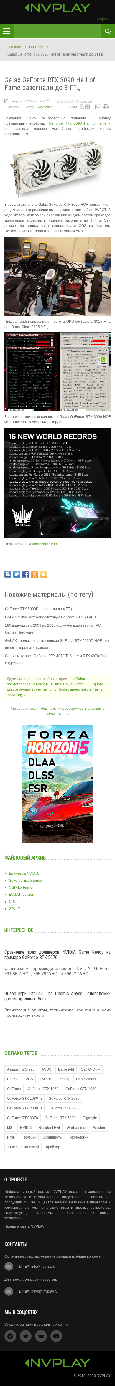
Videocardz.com (45, 544)
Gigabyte (90, 1118)
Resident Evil (49, 1128)
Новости (36, 47)
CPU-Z (14, 902)
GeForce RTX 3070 (22, 1118)
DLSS (12, 1079)
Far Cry (63, 1079)
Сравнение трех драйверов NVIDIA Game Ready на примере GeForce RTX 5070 (57, 954)
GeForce (14, 1089)
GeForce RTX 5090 (60, 1118)
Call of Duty (90, 1069)
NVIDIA (26, 1128)
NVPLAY (104, 1376)
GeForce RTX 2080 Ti (24, 1108)
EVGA (28, 1079)
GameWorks (86, 1079)
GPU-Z (14, 909)
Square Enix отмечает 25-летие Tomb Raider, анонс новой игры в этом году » (55, 689)
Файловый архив (25, 858)
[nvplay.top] (57, 7)
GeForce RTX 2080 (64, 1099)
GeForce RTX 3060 (64, 1108)
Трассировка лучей (23, 1147)
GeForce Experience (25, 880)
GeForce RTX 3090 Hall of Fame (78, 123)
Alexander (44, 107)
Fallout (45, 1079)
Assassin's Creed (21, 1069)
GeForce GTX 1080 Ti (24, 1099)
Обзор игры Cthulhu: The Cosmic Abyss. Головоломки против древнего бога (57, 996)
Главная (14, 47)
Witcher (99, 1128)
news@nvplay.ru (44, 1291)
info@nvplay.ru (43, 1266)
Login (101, 19)
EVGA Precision (21, 895)
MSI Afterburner (21, 888)
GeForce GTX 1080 (80, 1089)
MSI (10, 1128)
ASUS (46, 1069)
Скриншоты (53, 1137)
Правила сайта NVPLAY (24, 1226)
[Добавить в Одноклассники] (34, 574)
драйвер (53, 1147)
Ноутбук (29, 1137)
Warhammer (76, 1128)
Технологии (78, 1137)
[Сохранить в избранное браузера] (43, 574)
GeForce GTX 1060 (43, 1089)
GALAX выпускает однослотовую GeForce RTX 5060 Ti (50, 617)
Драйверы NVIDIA (24, 873)
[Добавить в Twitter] (16, 574)
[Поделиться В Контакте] (8, 574)
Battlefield (66, 1069)
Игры (11, 1137)
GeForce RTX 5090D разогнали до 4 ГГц (38, 609)
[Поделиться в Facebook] (25, 574)
